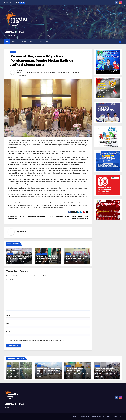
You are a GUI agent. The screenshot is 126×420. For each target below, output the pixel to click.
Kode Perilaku (100, 416)
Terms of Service (117, 416)
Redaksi (94, 416)
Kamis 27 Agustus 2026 (16, 373)
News (32, 41)
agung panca (22, 261)
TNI (47, 41)
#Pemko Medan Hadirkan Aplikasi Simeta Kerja (42, 72)
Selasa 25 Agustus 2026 (104, 373)
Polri (40, 41)
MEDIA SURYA (14, 32)
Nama (8, 315)
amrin (20, 70)
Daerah (39, 254)
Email (8, 323)
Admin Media (51, 261)
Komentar (9, 280)
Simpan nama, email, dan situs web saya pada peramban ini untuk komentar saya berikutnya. (36, 340)
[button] (117, 41)
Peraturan (108, 416)
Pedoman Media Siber (84, 416)
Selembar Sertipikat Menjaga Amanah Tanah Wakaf (105, 370)
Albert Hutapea (81, 261)
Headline (23, 41)
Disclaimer (74, 416)
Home (14, 41)
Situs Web (9, 332)
